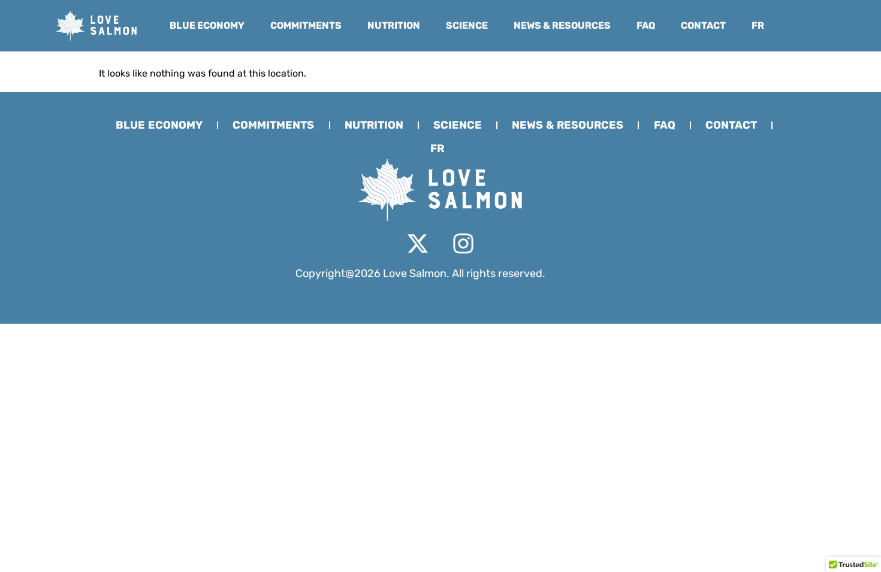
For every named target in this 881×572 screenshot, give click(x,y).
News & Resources (562, 25)
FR (758, 25)
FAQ (645, 25)
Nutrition (393, 25)
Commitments (306, 25)
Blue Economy (207, 25)
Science (467, 25)
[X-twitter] (418, 243)
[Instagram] (463, 243)
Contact (703, 25)
